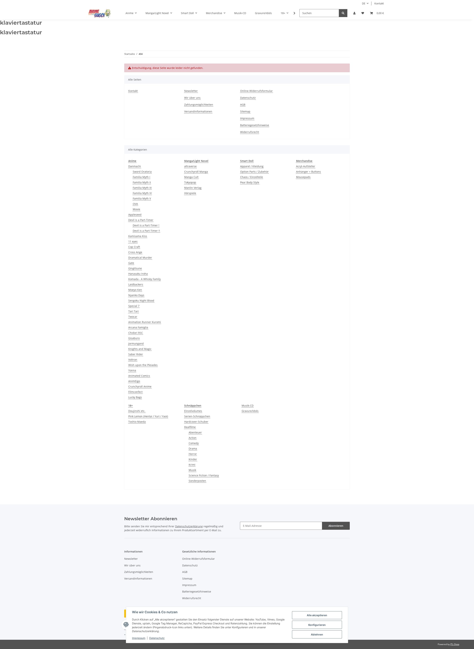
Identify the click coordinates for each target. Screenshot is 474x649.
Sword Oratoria (142, 171)
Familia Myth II (142, 182)
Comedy (194, 443)
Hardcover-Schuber (196, 421)
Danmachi (134, 166)
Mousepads (303, 177)
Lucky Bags (135, 397)
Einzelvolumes (193, 411)
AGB (242, 104)
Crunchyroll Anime (139, 386)
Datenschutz (157, 638)
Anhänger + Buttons (308, 171)
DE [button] (363, 3)
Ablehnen (317, 634)
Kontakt (379, 3)
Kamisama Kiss (137, 236)
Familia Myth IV (142, 193)
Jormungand (136, 343)
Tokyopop (190, 182)
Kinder (193, 459)
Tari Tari (133, 311)
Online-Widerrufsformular (256, 91)
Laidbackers (135, 284)
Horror (193, 454)
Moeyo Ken (135, 290)
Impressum (138, 638)
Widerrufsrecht (249, 132)
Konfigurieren (317, 624)
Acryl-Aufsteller (305, 166)
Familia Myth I (141, 177)
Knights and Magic (139, 349)
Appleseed (134, 214)
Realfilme (190, 427)
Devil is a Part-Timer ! (146, 225)
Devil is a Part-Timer (140, 220)
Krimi (192, 464)
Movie (136, 209)
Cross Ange (135, 252)
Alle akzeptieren (317, 615)
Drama (193, 448)
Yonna (132, 370)
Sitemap (245, 111)
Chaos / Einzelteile (251, 177)
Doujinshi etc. (136, 411)
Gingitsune (135, 268)
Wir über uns (192, 97)
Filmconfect (135, 392)
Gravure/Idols (250, 411)
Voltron (132, 359)
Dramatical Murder (140, 257)
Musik (192, 470)
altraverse (190, 166)
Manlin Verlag (192, 187)
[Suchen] (343, 13)
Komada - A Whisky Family (144, 279)
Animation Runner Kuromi (144, 322)
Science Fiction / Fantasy (204, 475)
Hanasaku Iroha (138, 273)
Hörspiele (190, 193)
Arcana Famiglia (138, 327)
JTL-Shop (454, 644)
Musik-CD (247, 405)
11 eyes (133, 241)
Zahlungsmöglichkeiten (198, 104)
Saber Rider (135, 354)
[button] (354, 13)
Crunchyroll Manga (196, 171)
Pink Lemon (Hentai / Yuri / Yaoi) (148, 416)
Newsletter (191, 91)
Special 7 (133, 306)
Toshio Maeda (137, 421)
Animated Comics (139, 375)
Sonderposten (197, 480)
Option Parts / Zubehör (254, 171)
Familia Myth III (142, 187)
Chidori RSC (135, 333)
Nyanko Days (136, 295)
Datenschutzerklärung (189, 526)
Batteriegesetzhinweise (254, 125)
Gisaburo (134, 338)
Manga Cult (191, 177)
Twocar (132, 316)
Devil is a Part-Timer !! (146, 230)
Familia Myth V (142, 198)
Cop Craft (134, 247)
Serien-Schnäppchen (197, 416)
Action (192, 438)
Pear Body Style (249, 182)
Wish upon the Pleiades (143, 365)
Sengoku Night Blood (141, 300)
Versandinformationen (198, 111)
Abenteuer (195, 432)
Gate (131, 263)
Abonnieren (335, 525)
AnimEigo (134, 381)
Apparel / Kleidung (251, 166)
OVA (135, 204)
